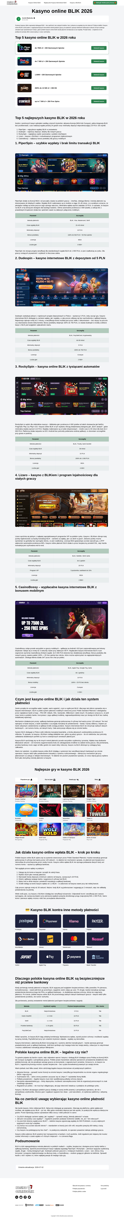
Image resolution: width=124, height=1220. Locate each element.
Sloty (96, 779)
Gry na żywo (49, 779)
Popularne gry (25, 779)
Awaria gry (72, 779)
